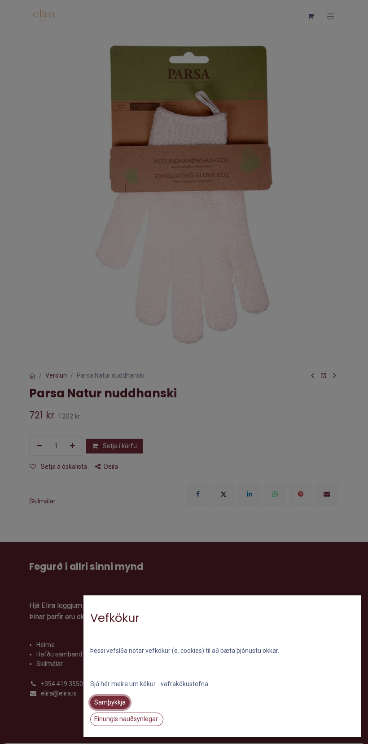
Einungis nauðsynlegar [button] (126, 718)
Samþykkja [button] (110, 702)
